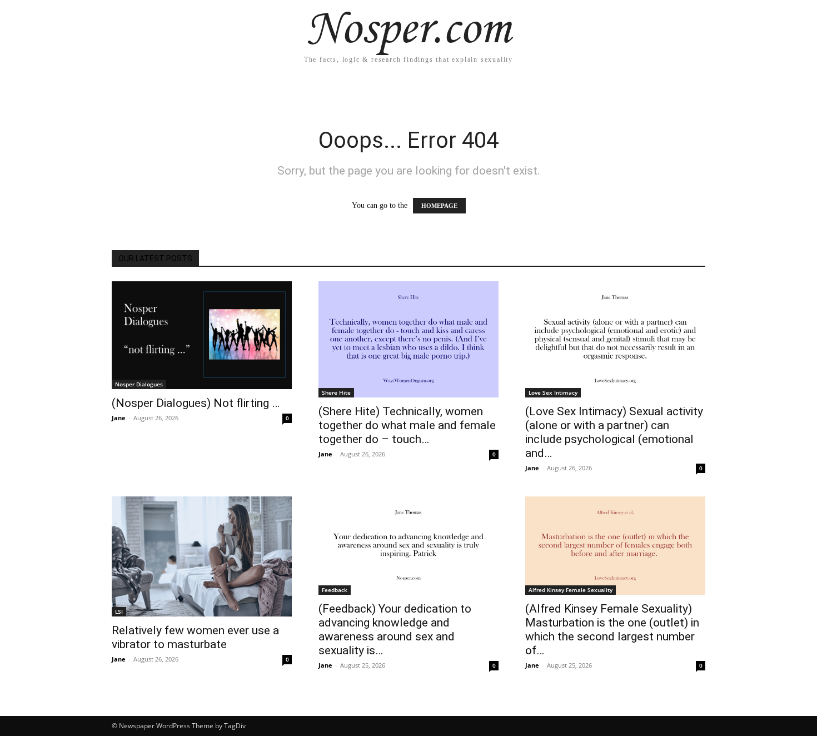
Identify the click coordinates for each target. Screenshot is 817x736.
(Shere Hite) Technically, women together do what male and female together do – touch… (407, 425)
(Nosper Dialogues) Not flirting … (196, 403)
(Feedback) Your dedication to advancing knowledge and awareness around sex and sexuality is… (394, 629)
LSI (119, 611)
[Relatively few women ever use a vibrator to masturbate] (202, 556)
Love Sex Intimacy (553, 392)
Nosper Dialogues (139, 384)
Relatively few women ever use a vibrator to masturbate (195, 637)
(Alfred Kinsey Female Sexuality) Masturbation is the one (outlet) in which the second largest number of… (612, 629)
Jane (119, 418)
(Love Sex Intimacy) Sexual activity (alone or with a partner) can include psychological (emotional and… (614, 432)
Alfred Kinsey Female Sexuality (570, 590)
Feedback (334, 590)
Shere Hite (336, 392)
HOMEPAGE (439, 205)
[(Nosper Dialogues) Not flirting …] (202, 335)
